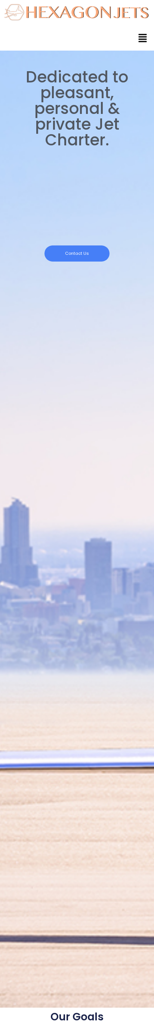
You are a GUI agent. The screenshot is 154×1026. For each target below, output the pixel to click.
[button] (142, 38)
